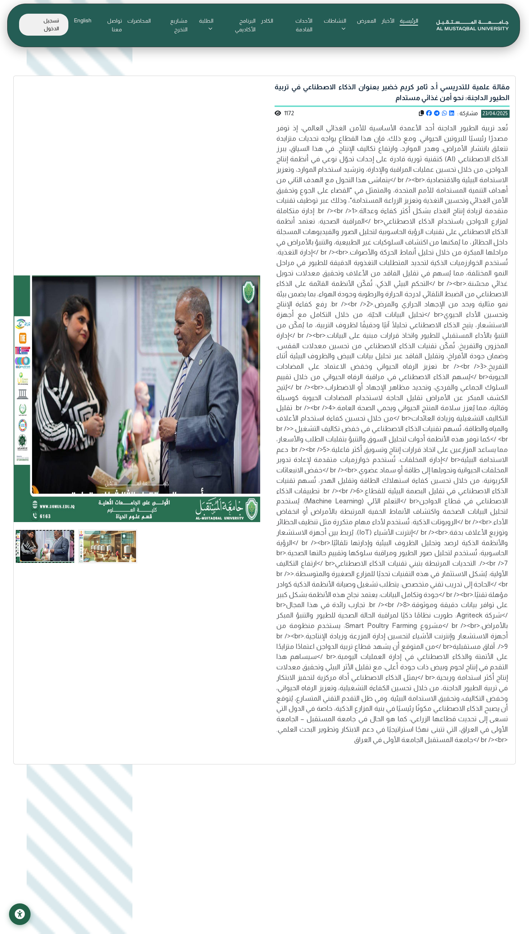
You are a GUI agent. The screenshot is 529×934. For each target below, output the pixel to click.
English (82, 20)
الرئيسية (409, 21)
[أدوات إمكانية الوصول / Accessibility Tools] (20, 914)
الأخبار (387, 21)
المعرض (366, 21)
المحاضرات (139, 21)
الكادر (267, 21)
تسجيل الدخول (51, 24)
